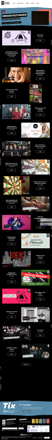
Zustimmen (47, 437)
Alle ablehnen (40, 437)
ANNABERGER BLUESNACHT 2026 (12, 273)
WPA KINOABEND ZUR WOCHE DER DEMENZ (11, 201)
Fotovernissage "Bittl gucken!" (12, 90)
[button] (32, 3)
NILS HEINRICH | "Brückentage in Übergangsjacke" (40, 72)
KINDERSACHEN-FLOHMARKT (11, 238)
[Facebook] (21, 424)
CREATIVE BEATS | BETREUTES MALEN (11, 127)
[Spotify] (25, 424)
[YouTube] (23, 424)
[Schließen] (50, 437)
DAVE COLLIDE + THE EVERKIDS (40, 109)
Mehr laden (26, 364)
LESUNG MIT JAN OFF (11, 312)
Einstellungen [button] (34, 437)
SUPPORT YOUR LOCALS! (40, 256)
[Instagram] (19, 424)
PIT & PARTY (40, 330)
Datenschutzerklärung (4, 438)
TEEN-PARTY (40, 35)
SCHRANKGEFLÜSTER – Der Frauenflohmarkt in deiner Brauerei (11, 53)
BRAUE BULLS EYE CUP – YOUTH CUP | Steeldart (11, 164)
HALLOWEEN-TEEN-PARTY (40, 293)
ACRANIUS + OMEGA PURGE (11, 348)
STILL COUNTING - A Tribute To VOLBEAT (40, 145)
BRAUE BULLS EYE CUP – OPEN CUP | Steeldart (40, 182)
